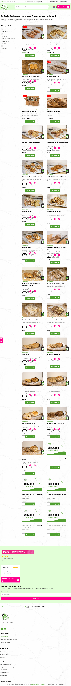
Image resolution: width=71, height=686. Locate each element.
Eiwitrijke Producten (29, 12)
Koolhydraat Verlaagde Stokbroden (57, 142)
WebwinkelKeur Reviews (37, 684)
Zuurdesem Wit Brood (28, 423)
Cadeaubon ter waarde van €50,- (57, 525)
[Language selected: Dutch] (53, 7)
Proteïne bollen (26, 247)
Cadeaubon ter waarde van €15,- (56, 458)
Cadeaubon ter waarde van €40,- (32, 525)
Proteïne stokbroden (53, 76)
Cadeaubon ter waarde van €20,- (32, 494)
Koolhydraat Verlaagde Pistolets (56, 177)
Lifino (9, 681)
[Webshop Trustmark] (18, 552)
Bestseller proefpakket (29, 111)
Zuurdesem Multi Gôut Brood (30, 389)
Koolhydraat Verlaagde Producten (16, 12)
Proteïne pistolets (27, 42)
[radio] (24, 49)
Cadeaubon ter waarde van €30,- (57, 494)
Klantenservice (62, 12)
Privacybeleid (3, 669)
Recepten (48, 12)
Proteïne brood (26, 211)
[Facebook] (5, 629)
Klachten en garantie (5, 672)
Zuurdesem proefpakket (54, 111)
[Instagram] (2, 629)
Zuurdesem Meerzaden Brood (55, 423)
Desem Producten (5, 645)
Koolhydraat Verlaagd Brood (31, 142)
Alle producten (5, 12)
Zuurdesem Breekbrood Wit (30, 320)
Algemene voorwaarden (5, 664)
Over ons (54, 12)
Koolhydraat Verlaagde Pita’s (31, 76)
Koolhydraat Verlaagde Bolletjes (32, 177)
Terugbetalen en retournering (7, 667)
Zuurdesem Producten (40, 12)
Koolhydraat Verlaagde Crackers (56, 42)
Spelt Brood (25, 354)
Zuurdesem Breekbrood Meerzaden (57, 320)
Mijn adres (2, 657)
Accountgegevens (4, 654)
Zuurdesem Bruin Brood (54, 354)
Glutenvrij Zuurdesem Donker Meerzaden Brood (31, 284)
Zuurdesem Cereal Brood (54, 389)
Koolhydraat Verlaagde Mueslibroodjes (54, 212)
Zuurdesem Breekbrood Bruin (55, 284)
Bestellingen (3, 651)
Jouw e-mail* (4, 591)
